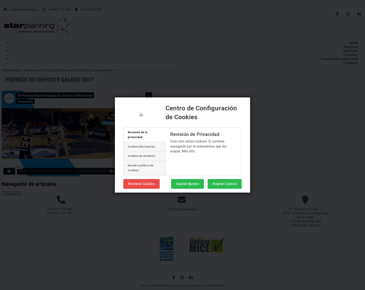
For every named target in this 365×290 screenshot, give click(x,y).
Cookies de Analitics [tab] (141, 155)
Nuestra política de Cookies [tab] (140, 168)
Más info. (188, 151)
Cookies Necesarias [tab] (141, 146)
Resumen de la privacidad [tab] (137, 135)
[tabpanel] (203, 154)
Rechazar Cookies (141, 184)
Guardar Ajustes (187, 184)
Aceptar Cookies (224, 184)
